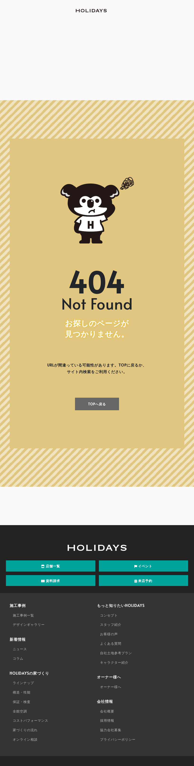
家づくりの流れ (25, 730)
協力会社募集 (110, 730)
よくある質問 (110, 643)
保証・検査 (22, 701)
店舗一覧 (52, 566)
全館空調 (20, 711)
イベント (144, 566)
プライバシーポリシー (118, 739)
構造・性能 (22, 692)
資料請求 (52, 580)
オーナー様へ (110, 687)
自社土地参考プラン (116, 653)
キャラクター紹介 (114, 662)
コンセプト (109, 615)
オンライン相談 (25, 739)
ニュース (20, 649)
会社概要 (107, 711)
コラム (18, 658)
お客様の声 (109, 634)
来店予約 (144, 580)
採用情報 (107, 720)
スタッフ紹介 (110, 624)
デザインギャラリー (29, 624)
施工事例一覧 (23, 615)
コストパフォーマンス (30, 720)
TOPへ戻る (97, 404)
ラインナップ (23, 682)
